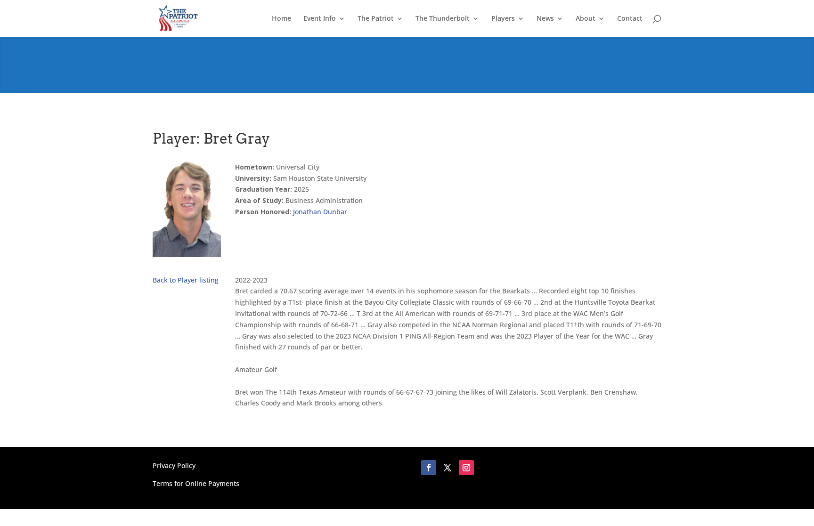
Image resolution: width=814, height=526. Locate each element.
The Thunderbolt (442, 19)
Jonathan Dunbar (319, 211)
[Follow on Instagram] (466, 467)
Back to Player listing (186, 279)
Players (503, 19)
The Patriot (376, 19)
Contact (630, 19)
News (545, 19)
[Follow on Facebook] (428, 467)
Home (281, 19)
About (585, 19)
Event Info (319, 19)
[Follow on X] (447, 467)
